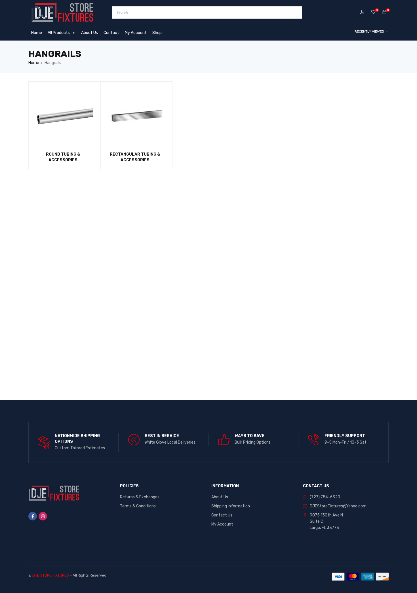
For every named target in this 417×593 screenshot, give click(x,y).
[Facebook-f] (32, 516)
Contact (111, 32)
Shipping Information (230, 506)
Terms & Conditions (138, 506)
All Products (59, 32)
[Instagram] (43, 516)
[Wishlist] (373, 12)
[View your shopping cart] (384, 12)
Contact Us (221, 515)
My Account (136, 32)
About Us (89, 32)
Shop (157, 32)
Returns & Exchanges (139, 497)
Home (36, 32)
